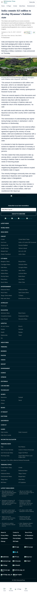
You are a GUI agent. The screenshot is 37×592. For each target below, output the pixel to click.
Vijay (2, 450)
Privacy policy (4, 539)
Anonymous (6, 37)
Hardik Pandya (5, 251)
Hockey (3, 404)
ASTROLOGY (4, 306)
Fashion (3, 332)
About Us (3, 536)
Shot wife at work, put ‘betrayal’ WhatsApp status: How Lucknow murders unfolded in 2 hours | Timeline (9, 497)
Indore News (4, 274)
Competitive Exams (6, 319)
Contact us (16, 536)
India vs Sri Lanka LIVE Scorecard (27, 246)
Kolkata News (4, 277)
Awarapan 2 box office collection (9, 463)
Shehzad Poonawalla (23, 463)
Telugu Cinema (22, 477)
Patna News (4, 282)
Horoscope (4, 309)
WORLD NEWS (5, 231)
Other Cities (21, 285)
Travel (20, 338)
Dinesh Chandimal (5, 257)
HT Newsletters (29, 539)
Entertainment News (6, 480)
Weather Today (17, 539)
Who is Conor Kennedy (7, 453)
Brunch (20, 329)
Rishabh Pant (4, 254)
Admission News (5, 316)
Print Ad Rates (17, 542)
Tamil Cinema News (23, 296)
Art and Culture (5, 329)
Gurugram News (22, 271)
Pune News (21, 282)
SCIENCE (3, 376)
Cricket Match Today (23, 243)
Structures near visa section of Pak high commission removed (25, 521)
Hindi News (21, 483)
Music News (4, 296)
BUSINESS (4, 354)
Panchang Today (5, 459)
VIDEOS (3, 363)
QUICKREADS (5, 424)
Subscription (4, 542)
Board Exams (21, 316)
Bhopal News (22, 265)
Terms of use (28, 536)
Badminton (4, 401)
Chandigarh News (5, 268)
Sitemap (3, 545)
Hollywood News (23, 293)
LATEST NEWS (5, 227)
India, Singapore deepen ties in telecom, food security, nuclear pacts (26, 528)
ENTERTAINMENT (6, 290)
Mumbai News (5, 280)
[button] (2, 2)
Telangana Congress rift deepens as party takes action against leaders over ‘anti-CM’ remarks (9, 506)
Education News (22, 322)
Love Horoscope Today (7, 456)
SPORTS (3, 398)
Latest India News (7, 491)
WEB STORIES (5, 346)
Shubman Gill (4, 248)
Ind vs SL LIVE (22, 254)
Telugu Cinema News (6, 299)
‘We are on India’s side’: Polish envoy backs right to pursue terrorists (26, 496)
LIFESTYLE (4, 327)
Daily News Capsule (7, 211)
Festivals (20, 332)
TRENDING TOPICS (6, 468)
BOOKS (3, 411)
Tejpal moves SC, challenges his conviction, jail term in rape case (9, 521)
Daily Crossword (22, 435)
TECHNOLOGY (5, 393)
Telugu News (4, 483)
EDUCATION (4, 313)
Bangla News (21, 480)
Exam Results (4, 322)
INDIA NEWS (4, 235)
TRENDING (4, 350)
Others (2, 406)
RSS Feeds (15, 545)
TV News (20, 299)
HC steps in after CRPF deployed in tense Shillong (26, 514)
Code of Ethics (29, 542)
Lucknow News (22, 277)
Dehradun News (22, 268)
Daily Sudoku (4, 435)
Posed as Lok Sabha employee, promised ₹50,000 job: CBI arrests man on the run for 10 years (26, 506)
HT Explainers (22, 486)
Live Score (3, 246)
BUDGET (3, 367)
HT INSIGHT (4, 415)
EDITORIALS (4, 385)
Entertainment (31, 6)
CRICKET (3, 240)
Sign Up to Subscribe (18, 215)
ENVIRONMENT (5, 372)
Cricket (15, 6)
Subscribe (32, 2)
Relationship (4, 338)
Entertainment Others (24, 302)
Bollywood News (5, 293)
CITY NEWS (4, 262)
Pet (2, 341)
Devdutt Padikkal (23, 248)
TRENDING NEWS (6, 447)
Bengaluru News (5, 265)
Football (20, 401)
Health (2, 335)
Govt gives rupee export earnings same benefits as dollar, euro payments (9, 515)
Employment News (23, 319)
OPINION (3, 380)
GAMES (3, 432)
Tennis (20, 404)
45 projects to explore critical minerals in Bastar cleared (8, 528)
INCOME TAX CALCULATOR (8, 443)
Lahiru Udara (21, 257)
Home (3, 6)
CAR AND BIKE (5, 389)
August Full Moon (23, 456)
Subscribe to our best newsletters (18, 207)
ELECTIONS (4, 419)
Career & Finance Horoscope (26, 453)
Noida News (21, 280)
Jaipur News (21, 274)
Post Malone (21, 450)
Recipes (20, 335)
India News (22, 6)
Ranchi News (4, 285)
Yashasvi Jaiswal (22, 251)
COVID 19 (3, 428)
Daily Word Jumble (6, 438)
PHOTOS (3, 359)
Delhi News (4, 271)
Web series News (5, 302)
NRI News (3, 486)
